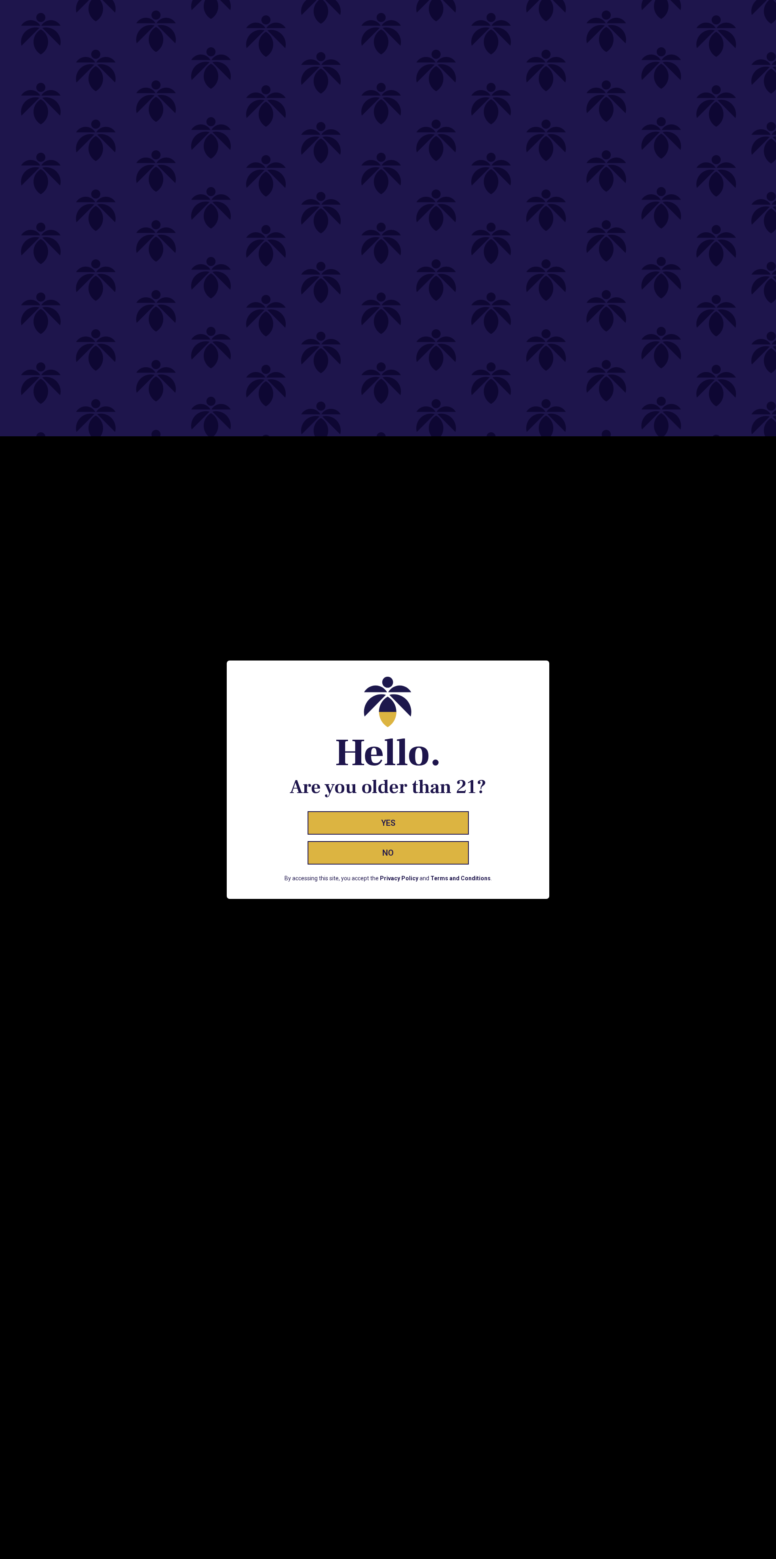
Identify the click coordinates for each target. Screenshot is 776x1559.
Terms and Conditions (460, 878)
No (388, 853)
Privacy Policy (399, 878)
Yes (388, 823)
